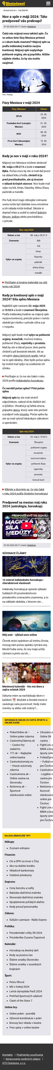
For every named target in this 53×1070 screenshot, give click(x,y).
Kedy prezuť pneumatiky (23, 906)
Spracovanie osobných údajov (23, 1058)
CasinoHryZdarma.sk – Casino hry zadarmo (22, 745)
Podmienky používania (30, 1054)
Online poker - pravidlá (22, 1013)
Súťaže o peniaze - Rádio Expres (28, 919)
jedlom (16, 216)
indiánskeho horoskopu (29, 380)
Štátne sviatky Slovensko (24, 959)
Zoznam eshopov (19, 848)
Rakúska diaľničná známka (25, 892)
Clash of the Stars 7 (20, 1000)
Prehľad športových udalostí (25, 996)
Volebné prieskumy (20, 875)
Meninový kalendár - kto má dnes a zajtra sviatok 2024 (23, 688)
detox (16, 410)
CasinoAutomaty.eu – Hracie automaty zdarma (21, 766)
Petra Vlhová (16, 982)
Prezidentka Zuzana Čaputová (27, 937)
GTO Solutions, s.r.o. (14, 1063)
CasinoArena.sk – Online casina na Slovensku (20, 778)
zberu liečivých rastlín (25, 355)
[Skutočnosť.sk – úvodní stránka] (13, 3)
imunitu (24, 414)
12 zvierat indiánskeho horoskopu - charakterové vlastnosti (23, 581)
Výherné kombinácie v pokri (25, 1018)
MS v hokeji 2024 (19, 986)
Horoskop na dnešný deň (23, 950)
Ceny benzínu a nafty (21, 888)
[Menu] (48, 3)
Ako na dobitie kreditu (22, 865)
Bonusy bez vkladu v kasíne (25, 1022)
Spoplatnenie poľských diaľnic (26, 902)
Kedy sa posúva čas (21, 955)
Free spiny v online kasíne (24, 1027)
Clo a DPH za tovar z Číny (24, 861)
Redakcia (31, 26)
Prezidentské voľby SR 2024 (25, 932)
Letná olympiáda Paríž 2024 (25, 991)
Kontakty (7, 1054)
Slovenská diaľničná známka (26, 897)
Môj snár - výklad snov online (19, 634)
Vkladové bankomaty (21, 870)
